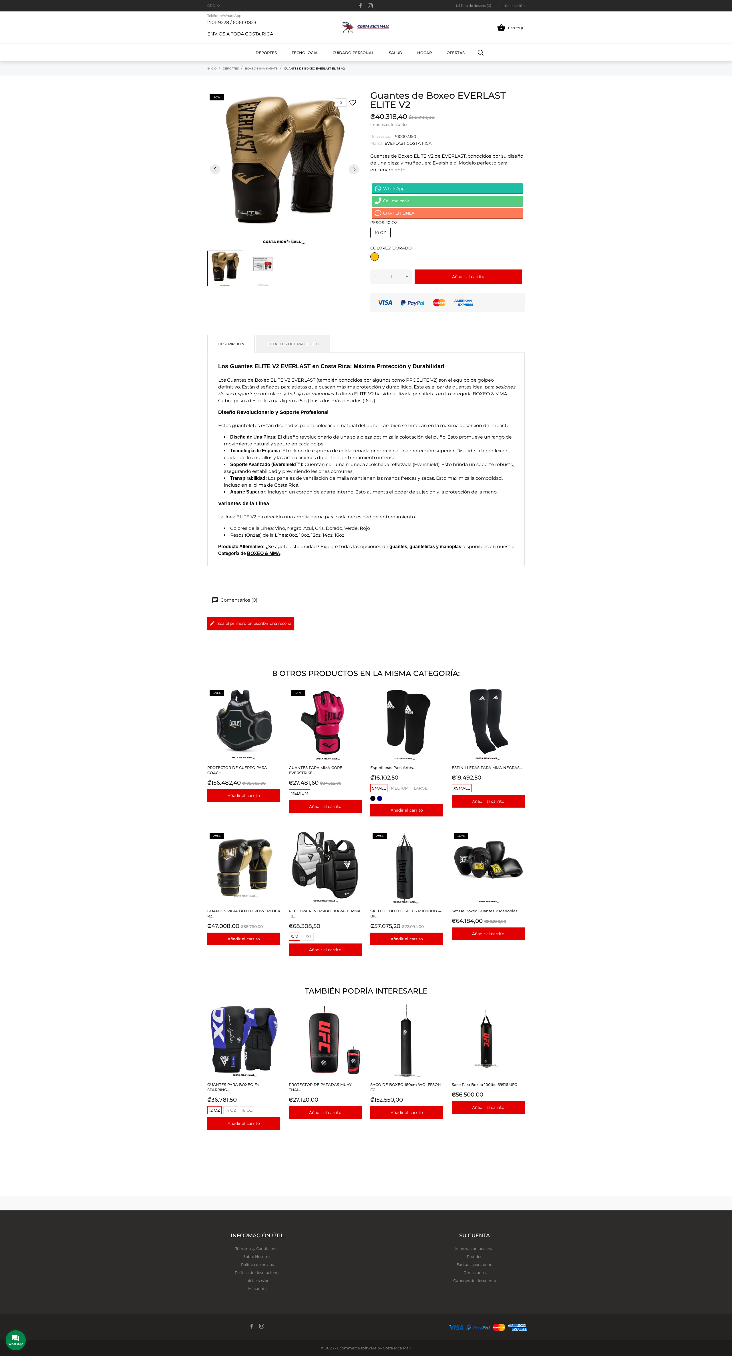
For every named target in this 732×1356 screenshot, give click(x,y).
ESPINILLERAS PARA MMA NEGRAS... (487, 767)
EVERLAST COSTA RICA (408, 143)
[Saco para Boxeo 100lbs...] (519, 1019)
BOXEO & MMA (490, 394)
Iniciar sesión (257, 1280)
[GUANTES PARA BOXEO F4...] (274, 1019)
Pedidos (474, 1256)
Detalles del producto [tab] (292, 344)
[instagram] (370, 5)
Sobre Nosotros (257, 1256)
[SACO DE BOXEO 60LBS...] (437, 845)
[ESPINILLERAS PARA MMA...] (519, 702)
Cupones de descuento (474, 1280)
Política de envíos (257, 1264)
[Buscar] (481, 52)
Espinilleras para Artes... (392, 767)
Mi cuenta (257, 1288)
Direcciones (475, 1272)
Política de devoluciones (257, 1272)
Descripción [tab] (231, 344)
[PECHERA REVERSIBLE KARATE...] (356, 845)
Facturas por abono (474, 1264)
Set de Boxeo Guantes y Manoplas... (486, 911)
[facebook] (360, 5)
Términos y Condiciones (257, 1248)
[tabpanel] (284, 169)
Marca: (376, 143)
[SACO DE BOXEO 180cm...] (437, 1019)
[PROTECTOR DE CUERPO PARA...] (274, 702)
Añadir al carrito (468, 276)
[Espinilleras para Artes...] (437, 702)
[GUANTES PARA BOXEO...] (274, 845)
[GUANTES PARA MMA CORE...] (356, 702)
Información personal (475, 1248)
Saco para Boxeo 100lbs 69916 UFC (484, 1084)
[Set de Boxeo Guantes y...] (519, 845)
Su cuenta (474, 1235)
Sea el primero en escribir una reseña (254, 623)
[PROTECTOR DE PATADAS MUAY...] (356, 1019)
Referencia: (381, 136)
